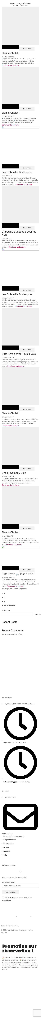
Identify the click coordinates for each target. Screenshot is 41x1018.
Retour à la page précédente (20, 3)
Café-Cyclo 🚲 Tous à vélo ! (18, 573)
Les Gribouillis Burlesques (17, 172)
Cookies (35, 916)
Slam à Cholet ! (10, 53)
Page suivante (9, 605)
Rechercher (6, 610)
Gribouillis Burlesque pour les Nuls (19, 233)
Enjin (9, 933)
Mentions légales (8, 916)
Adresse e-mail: (8, 882)
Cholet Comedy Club (14, 472)
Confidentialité (24, 916)
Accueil (15, 5)
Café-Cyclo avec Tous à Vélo (19, 353)
